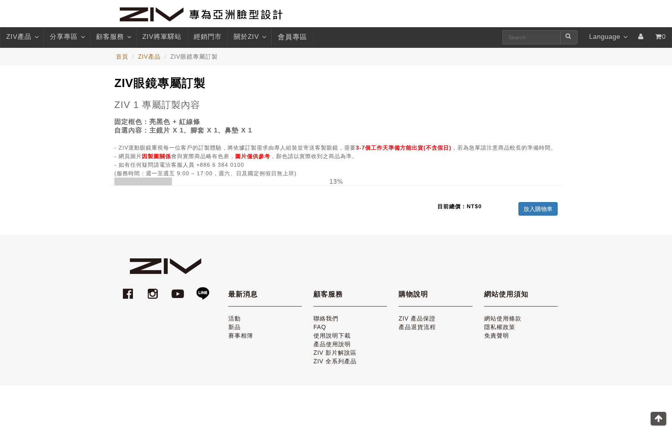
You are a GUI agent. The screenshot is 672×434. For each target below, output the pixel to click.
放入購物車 (538, 209)
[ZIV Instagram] (153, 290)
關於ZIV (246, 36)
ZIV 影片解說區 (335, 352)
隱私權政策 (499, 327)
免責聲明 (496, 335)
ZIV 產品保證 (417, 318)
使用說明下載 (332, 335)
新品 (234, 327)
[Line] (202, 290)
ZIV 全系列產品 (335, 361)
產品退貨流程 (417, 327)
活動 (234, 318)
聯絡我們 (325, 318)
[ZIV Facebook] (129, 290)
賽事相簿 (240, 335)
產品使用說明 (332, 344)
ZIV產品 (19, 36)
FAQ (319, 327)
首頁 (122, 56)
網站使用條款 (503, 318)
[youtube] (179, 290)
